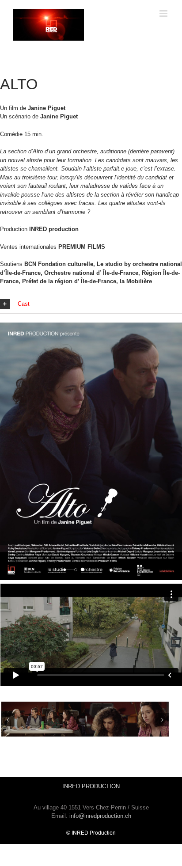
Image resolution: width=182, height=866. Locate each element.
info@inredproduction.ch (100, 816)
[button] (91, 304)
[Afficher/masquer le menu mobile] (164, 13)
